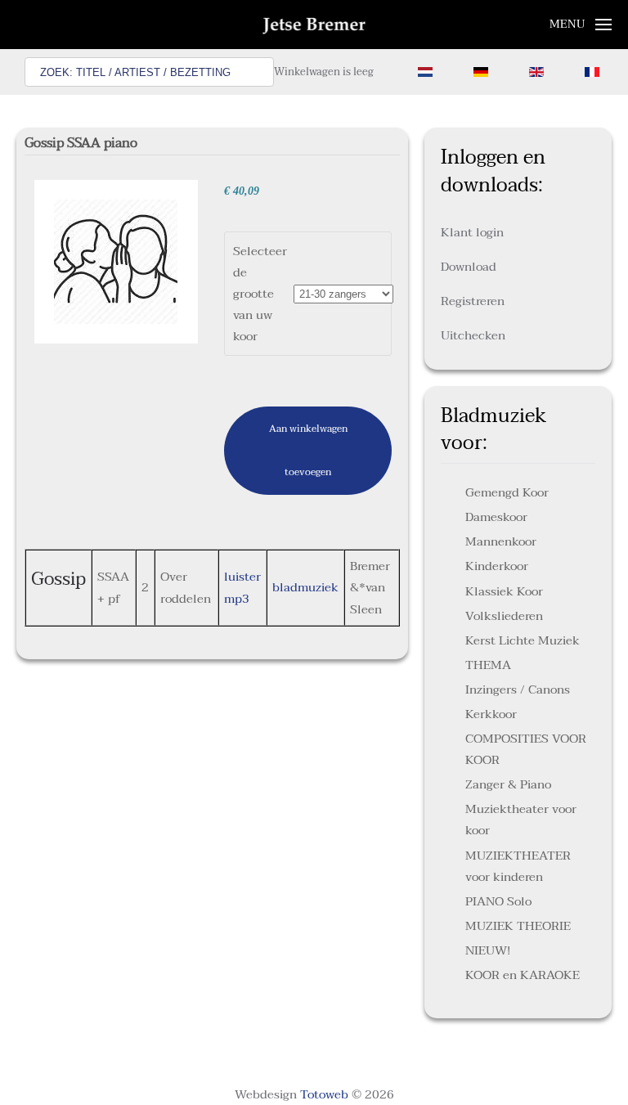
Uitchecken (473, 335)
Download (468, 266)
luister (242, 576)
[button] (581, 24)
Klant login (472, 232)
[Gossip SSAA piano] (116, 261)
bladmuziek (305, 587)
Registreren (473, 301)
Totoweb (324, 1094)
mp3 (236, 598)
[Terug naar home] (314, 24)
